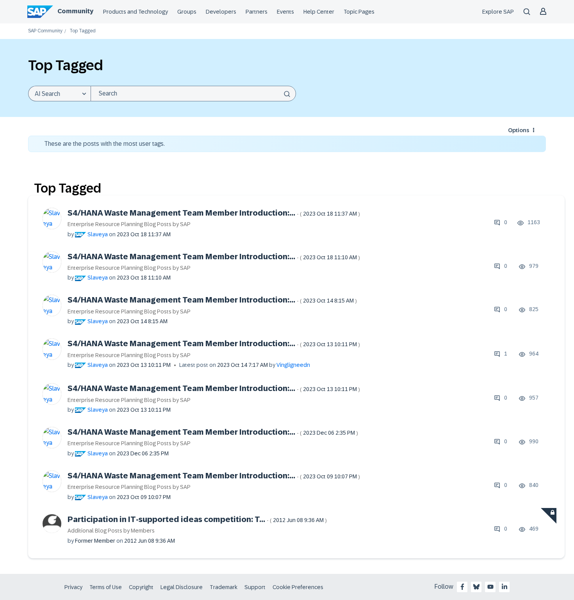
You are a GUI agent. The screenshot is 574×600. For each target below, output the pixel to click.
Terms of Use (105, 587)
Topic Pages (359, 12)
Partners (256, 12)
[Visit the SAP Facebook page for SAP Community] (462, 587)
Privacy (73, 587)
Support (255, 587)
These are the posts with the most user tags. (104, 143)
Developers (221, 12)
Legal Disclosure (181, 587)
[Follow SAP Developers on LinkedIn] (504, 587)
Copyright (141, 587)
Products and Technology (135, 12)
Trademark (223, 587)
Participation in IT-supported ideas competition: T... (197, 519)
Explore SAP (498, 12)
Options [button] (518, 130)
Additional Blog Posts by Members (111, 530)
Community (75, 11)
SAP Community (45, 31)
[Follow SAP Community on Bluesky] (476, 587)
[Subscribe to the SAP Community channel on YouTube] (490, 587)
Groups (186, 12)
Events (285, 12)
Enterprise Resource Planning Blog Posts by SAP (129, 224)
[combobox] (193, 93)
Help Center (318, 12)
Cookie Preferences (298, 587)
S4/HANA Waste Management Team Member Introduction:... (214, 213)
